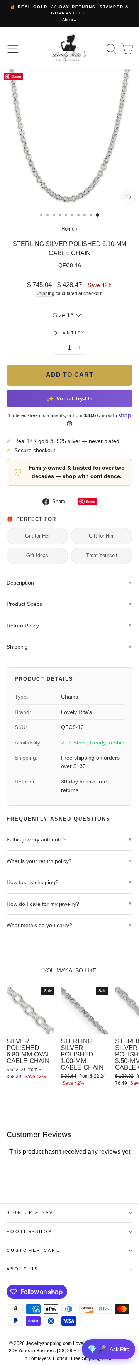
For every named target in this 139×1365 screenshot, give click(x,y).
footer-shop (29, 1231)
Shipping (45, 293)
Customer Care (33, 1250)
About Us (23, 1269)
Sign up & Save (32, 1212)
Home (68, 229)
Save (90, 501)
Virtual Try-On (69, 398)
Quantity (70, 333)
